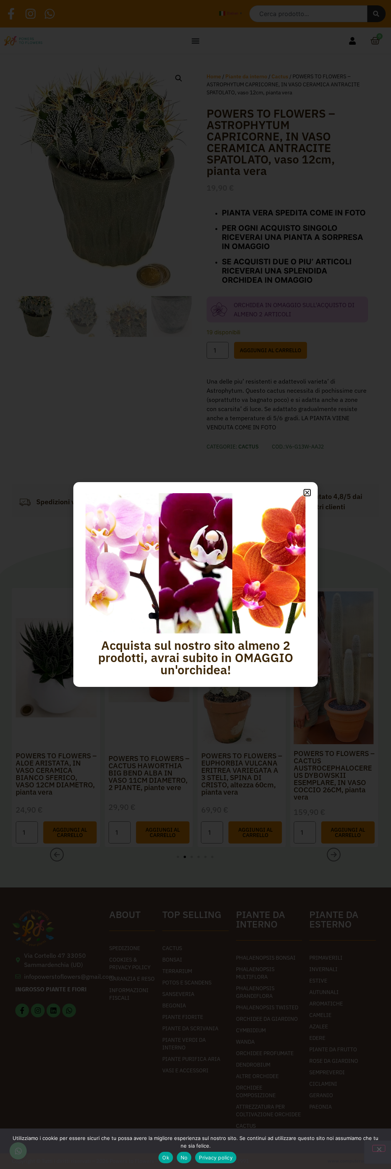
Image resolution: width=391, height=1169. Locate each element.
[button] (307, 492)
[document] (195, 584)
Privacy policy (216, 1157)
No (184, 1157)
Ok (165, 1157)
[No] (378, 1148)
